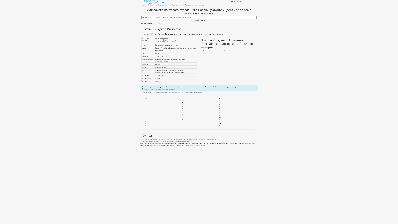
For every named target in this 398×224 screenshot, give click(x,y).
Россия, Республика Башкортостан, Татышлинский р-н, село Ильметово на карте (174, 92)
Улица (145, 92)
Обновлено (252, 143)
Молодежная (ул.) (156, 139)
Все (146, 98)
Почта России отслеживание (234, 51)
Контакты (179, 145)
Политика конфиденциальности (194, 145)
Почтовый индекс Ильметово (151, 141)
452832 (147, 139)
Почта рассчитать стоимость (212, 51)
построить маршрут (162, 61)
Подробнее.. (174, 41)
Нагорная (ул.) (172, 139)
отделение (200, 20)
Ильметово (185, 141)
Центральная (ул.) (195, 139)
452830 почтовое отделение (171, 141)
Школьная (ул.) (212, 139)
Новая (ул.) (180, 139)
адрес (238, 1)
